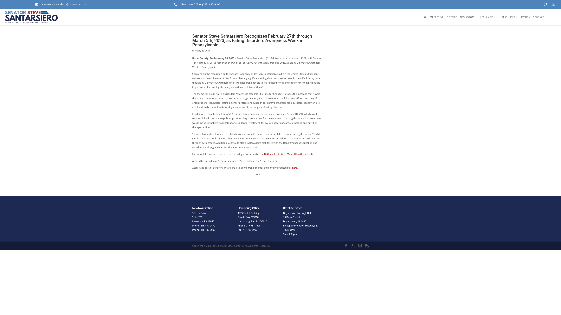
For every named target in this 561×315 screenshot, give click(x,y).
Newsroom (467, 17)
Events (525, 17)
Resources (508, 17)
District (452, 17)
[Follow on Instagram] (545, 4)
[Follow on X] (553, 4)
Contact (538, 17)
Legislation (488, 17)
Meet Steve (437, 17)
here (277, 161)
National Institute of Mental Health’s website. (289, 154)
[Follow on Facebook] (538, 4)
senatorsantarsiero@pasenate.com (64, 4)
